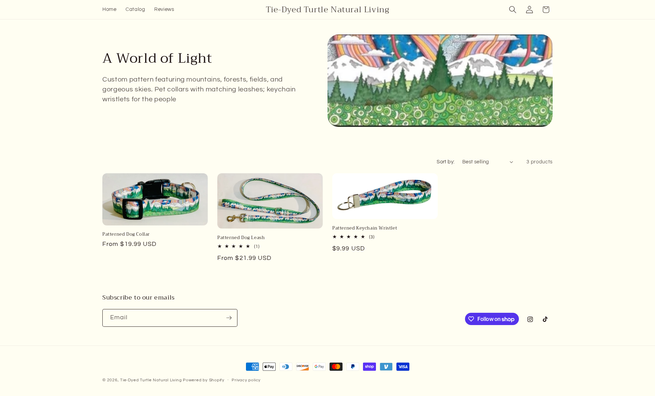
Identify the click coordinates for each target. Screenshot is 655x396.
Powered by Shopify (203, 380)
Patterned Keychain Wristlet (364, 228)
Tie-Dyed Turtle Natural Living (151, 380)
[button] (513, 9)
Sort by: (446, 161)
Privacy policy (246, 380)
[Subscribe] (229, 318)
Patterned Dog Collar (126, 234)
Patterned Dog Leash (241, 238)
